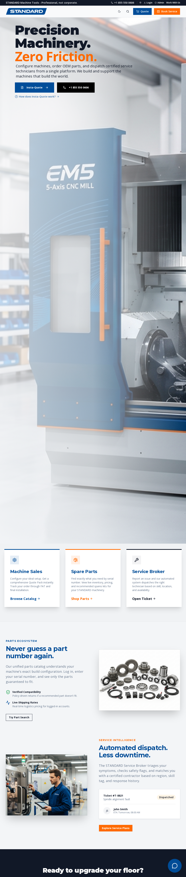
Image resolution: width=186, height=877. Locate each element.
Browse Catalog (23, 598)
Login (149, 2)
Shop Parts (80, 598)
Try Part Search (19, 717)
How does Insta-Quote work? (37, 96)
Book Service (169, 11)
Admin (160, 2)
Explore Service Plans (116, 828)
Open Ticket (142, 598)
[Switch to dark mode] (119, 11)
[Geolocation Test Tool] (140, 3)
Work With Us (173, 2)
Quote (145, 11)
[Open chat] (175, 866)
